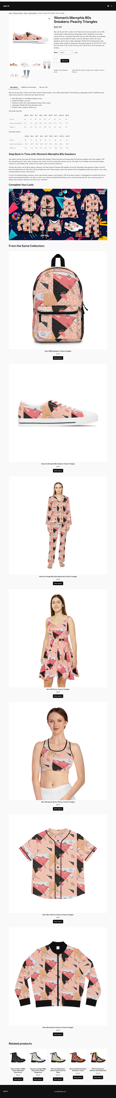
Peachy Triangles (85, 70)
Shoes (25, 13)
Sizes (56, 52)
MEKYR (6, 6)
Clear (76, 52)
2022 (76, 70)
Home (10, 13)
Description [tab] (14, 87)
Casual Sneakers (32, 13)
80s (80, 70)
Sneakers (96, 70)
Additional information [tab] (28, 87)
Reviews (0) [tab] (43, 87)
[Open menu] (112, 6)
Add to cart (65, 61)
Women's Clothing (18, 13)
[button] (49, 18)
